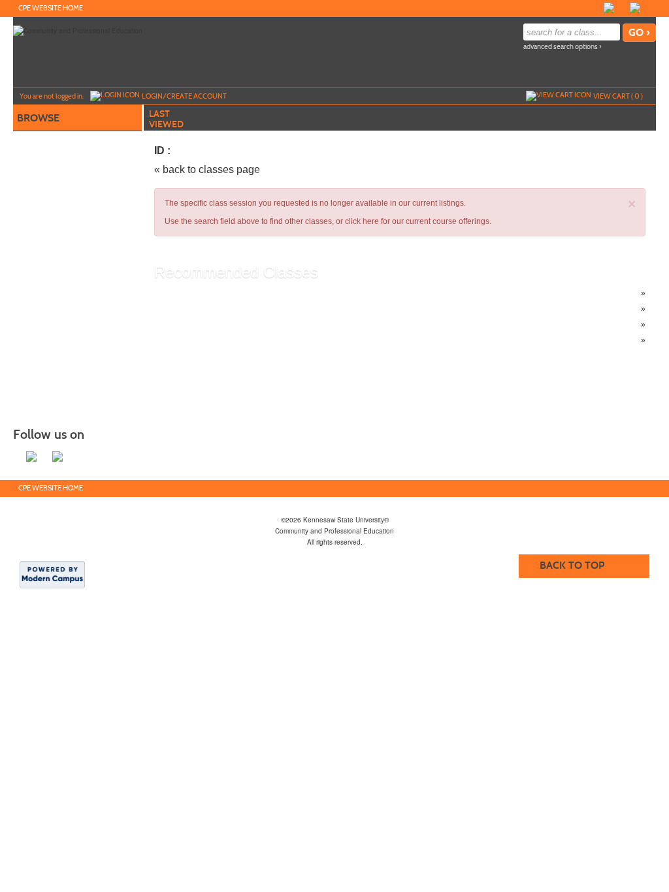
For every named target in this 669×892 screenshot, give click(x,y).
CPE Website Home (50, 8)
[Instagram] (622, 8)
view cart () (618, 96)
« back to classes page (207, 169)
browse (38, 118)
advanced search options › (562, 46)
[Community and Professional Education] (77, 30)
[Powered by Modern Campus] (52, 574)
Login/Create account (184, 96)
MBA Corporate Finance (222, 308)
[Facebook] (609, 8)
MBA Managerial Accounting (230, 324)
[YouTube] (648, 8)
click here (362, 221)
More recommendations (222, 340)
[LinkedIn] (635, 8)
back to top (572, 565)
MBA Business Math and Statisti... (239, 293)
